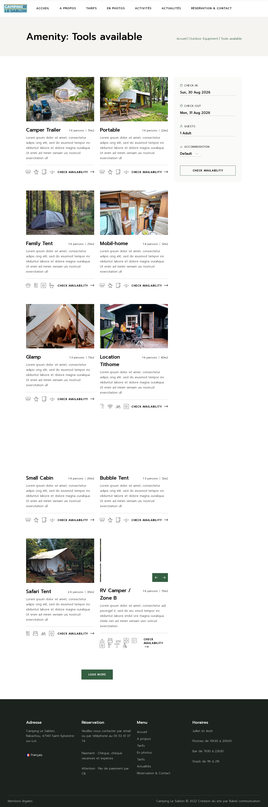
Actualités (144, 766)
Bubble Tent (114, 478)
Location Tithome (110, 360)
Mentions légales (20, 801)
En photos (144, 752)
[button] (156, 577)
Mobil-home (114, 243)
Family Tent (39, 243)
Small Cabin (39, 478)
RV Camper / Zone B (115, 594)
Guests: (190, 126)
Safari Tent (38, 591)
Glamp (33, 357)
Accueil (142, 732)
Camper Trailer (43, 130)
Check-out (192, 106)
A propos (144, 739)
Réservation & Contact (153, 773)
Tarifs (141, 746)
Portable (110, 130)
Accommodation (197, 147)
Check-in (191, 85)
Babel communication (244, 801)
